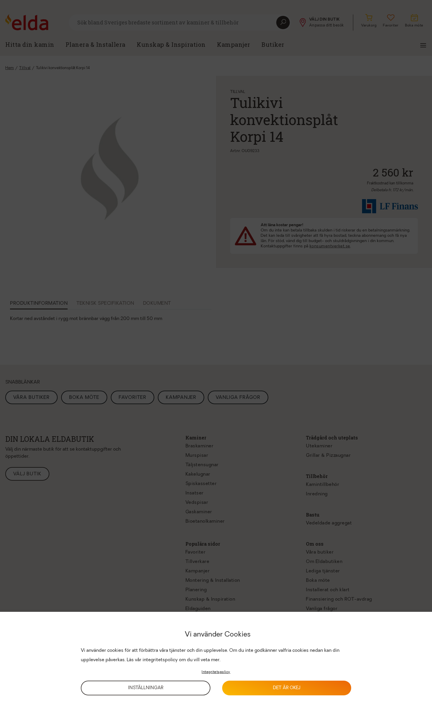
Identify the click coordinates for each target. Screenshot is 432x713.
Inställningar (145, 688)
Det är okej (286, 688)
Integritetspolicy (216, 672)
